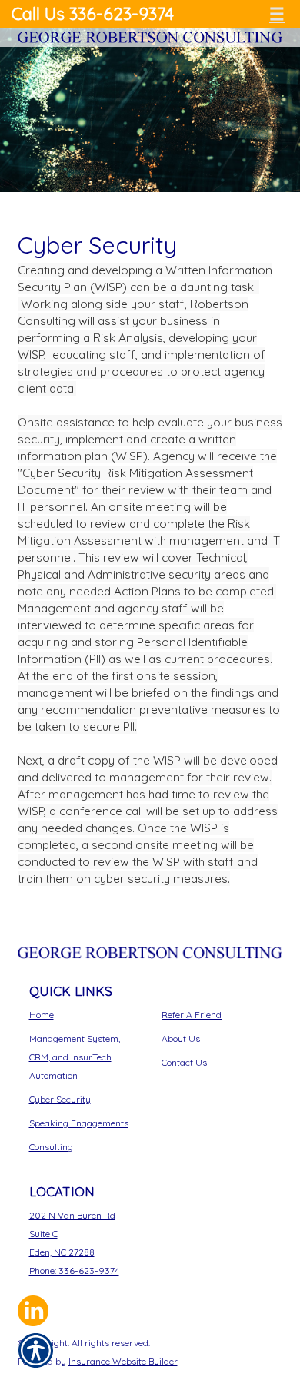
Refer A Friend (192, 1014)
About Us (181, 1038)
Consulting (51, 1147)
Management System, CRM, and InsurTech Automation (74, 1057)
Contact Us (184, 1062)
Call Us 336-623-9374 (93, 14)
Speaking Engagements (78, 1123)
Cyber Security (60, 1099)
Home (41, 1014)
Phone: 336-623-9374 (74, 1270)
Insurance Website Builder (123, 1361)
